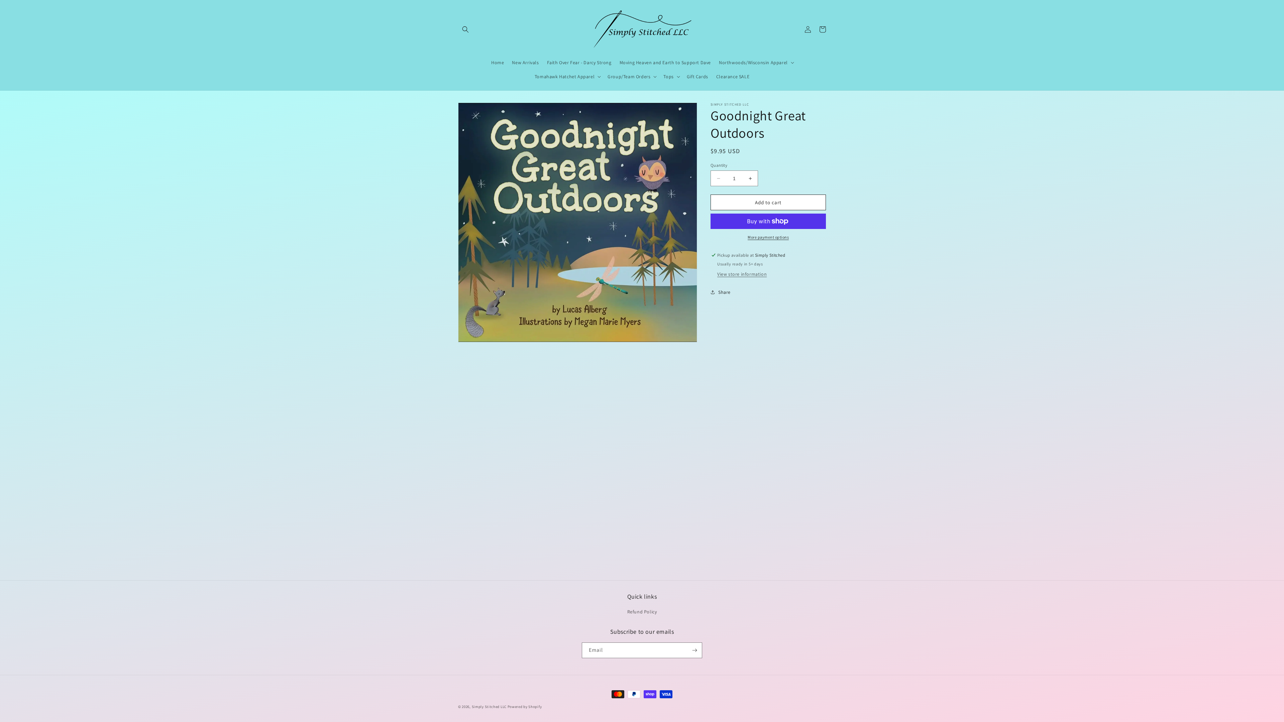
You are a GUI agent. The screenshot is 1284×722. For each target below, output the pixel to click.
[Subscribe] (694, 650)
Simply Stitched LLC (489, 706)
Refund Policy (642, 612)
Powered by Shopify (525, 706)
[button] (465, 29)
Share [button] (724, 292)
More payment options (768, 237)
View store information (742, 274)
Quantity (719, 165)
